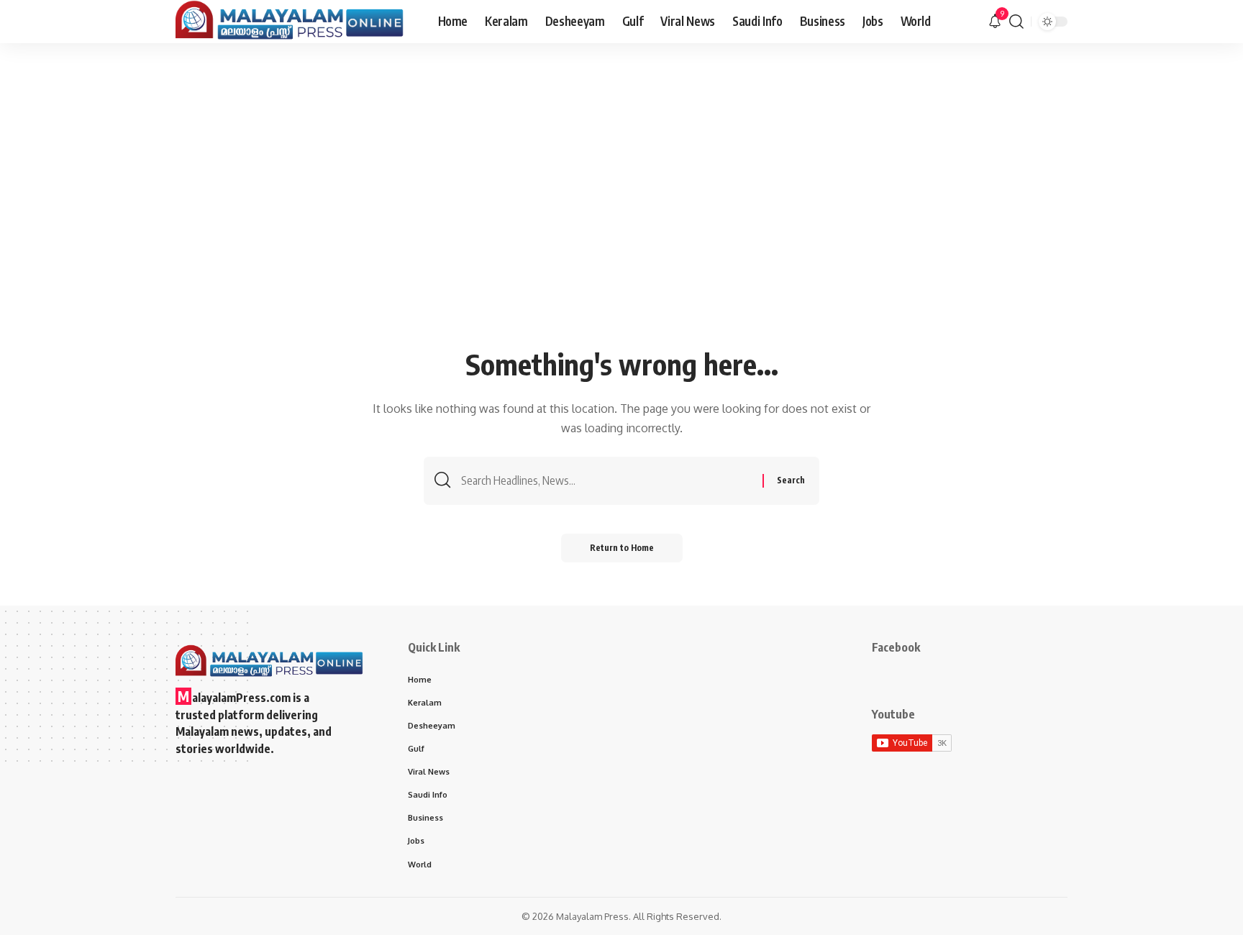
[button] (1016, 21)
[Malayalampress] (295, 21)
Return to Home (622, 547)
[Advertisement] (621, 235)
